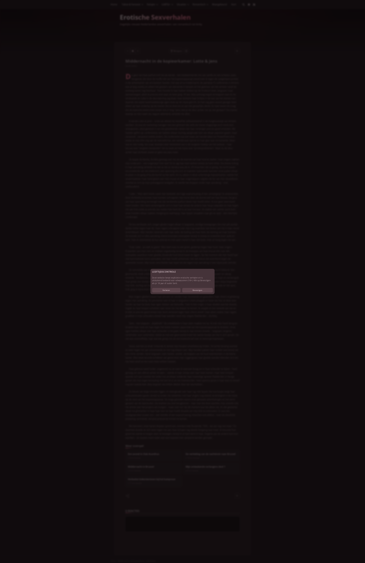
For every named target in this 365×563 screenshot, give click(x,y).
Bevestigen (197, 290)
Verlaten (166, 290)
